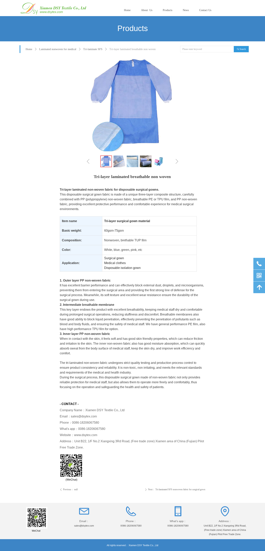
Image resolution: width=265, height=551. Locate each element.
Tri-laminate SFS (92, 49)
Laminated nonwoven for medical (57, 49)
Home (29, 49)
